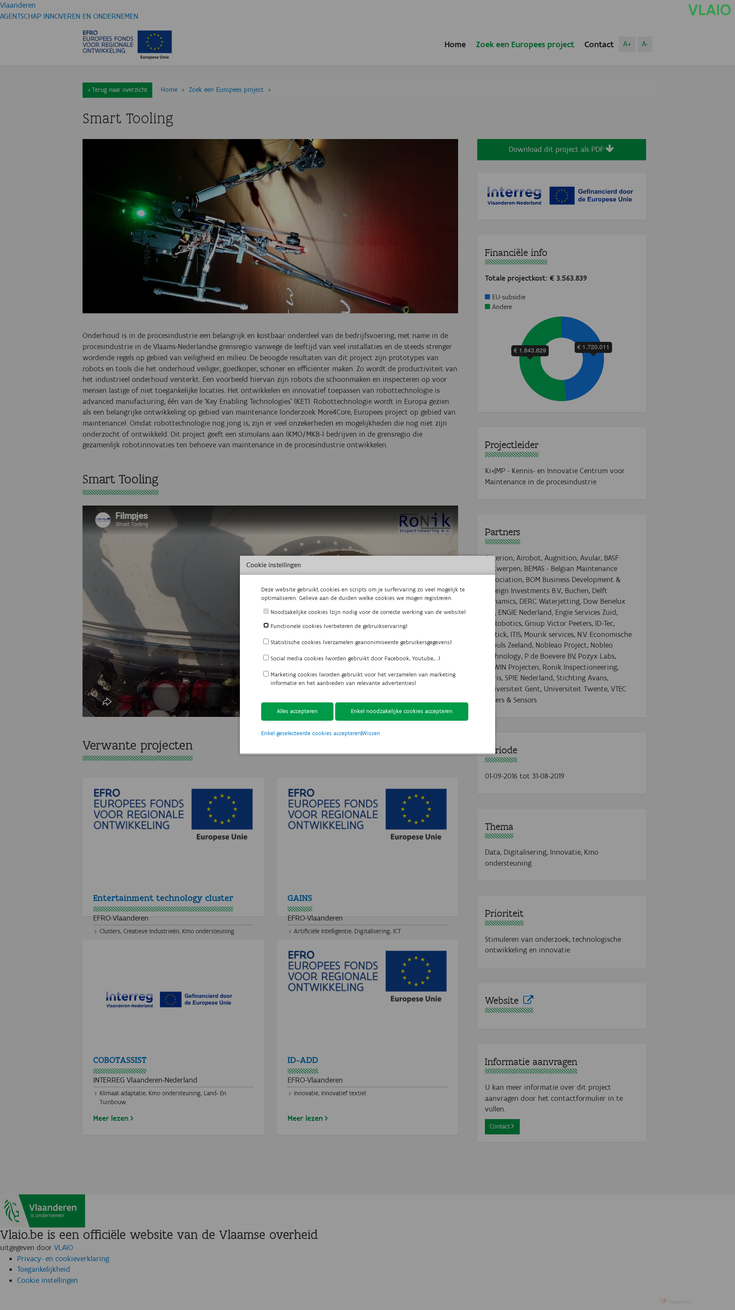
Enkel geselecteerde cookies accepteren (311, 733)
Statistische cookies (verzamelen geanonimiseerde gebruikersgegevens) (361, 642)
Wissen (371, 733)
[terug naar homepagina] (709, 9)
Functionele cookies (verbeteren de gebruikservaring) (339, 626)
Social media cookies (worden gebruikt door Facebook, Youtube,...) (355, 658)
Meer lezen (110, 1118)
